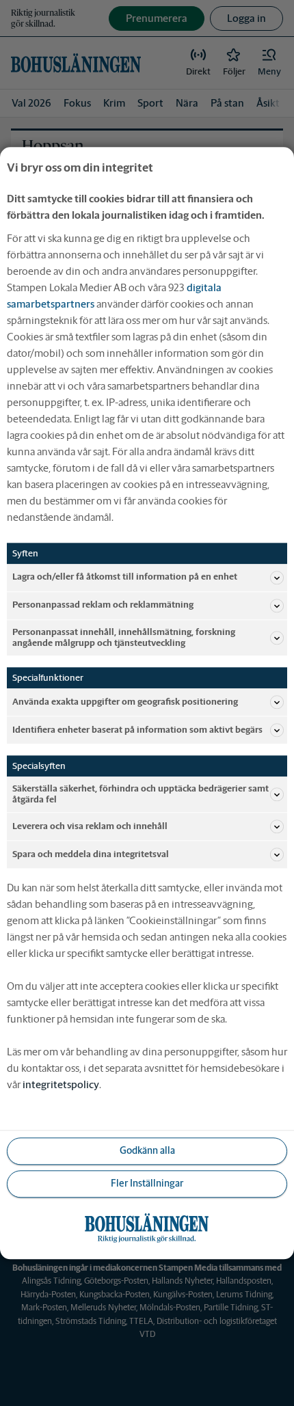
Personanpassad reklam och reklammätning (102, 605)
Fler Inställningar (147, 1184)
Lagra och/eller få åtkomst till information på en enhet (124, 577)
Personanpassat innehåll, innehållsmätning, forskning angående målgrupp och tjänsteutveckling (123, 637)
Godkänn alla (147, 1151)
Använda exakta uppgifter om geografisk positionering (125, 701)
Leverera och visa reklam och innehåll (90, 826)
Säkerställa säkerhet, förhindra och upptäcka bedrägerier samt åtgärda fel (140, 794)
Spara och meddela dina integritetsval (90, 854)
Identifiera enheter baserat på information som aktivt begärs (137, 729)
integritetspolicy (61, 1084)
